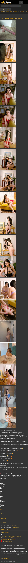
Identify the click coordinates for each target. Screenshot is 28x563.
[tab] (14, 513)
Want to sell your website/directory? (8, 539)
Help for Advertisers (5, 537)
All (3, 9)
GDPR (2, 558)
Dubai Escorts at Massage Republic (5, 2)
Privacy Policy (21, 556)
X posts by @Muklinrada (5, 529)
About (6, 536)
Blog (9, 536)
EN (20, 2)
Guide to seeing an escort (15, 537)
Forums (2, 536)
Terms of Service (8, 561)
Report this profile (5, 532)
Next (7, 9)
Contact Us (6, 558)
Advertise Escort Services (15, 536)
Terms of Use (15, 556)
